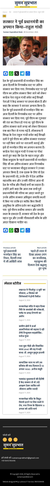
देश (10, 12)
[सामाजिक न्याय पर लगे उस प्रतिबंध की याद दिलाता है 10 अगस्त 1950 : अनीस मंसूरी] (10, 365)
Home (5, 12)
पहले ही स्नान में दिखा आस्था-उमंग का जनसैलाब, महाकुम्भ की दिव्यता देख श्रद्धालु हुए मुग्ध (37, 260)
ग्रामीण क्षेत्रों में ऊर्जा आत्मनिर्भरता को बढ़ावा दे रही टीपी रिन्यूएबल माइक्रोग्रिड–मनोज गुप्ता (31, 331)
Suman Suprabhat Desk (12, 32)
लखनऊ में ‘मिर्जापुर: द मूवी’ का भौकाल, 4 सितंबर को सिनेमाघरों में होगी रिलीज (32, 293)
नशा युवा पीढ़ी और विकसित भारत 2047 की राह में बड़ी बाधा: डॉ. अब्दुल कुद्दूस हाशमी (31, 349)
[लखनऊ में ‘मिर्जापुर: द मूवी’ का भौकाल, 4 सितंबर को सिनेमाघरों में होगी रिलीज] (10, 292)
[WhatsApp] (10, 440)
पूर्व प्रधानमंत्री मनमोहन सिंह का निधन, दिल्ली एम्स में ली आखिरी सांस (12, 256)
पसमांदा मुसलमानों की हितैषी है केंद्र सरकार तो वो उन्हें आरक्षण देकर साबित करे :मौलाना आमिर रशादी (31, 384)
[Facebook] (5, 440)
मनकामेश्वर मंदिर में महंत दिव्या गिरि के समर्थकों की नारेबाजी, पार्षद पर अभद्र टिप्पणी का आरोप (32, 311)
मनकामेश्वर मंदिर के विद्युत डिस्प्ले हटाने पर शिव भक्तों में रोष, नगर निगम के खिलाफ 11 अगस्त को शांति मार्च (32, 404)
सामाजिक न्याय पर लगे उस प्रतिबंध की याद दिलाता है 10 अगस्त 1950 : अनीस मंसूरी (31, 366)
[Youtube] (15, 440)
